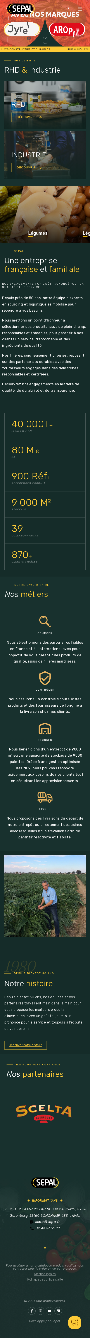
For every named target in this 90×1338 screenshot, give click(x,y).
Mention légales (45, 1274)
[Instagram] (40, 1311)
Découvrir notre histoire (25, 1045)
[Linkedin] (58, 1311)
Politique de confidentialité (45, 1279)
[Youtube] (49, 1311)
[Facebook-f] (32, 1311)
